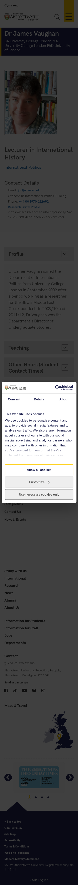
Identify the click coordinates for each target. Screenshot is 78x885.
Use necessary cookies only (39, 494)
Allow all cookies (39, 469)
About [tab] (63, 399)
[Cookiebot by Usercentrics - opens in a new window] (55, 387)
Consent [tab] (14, 399)
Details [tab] (39, 399)
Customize (37, 482)
